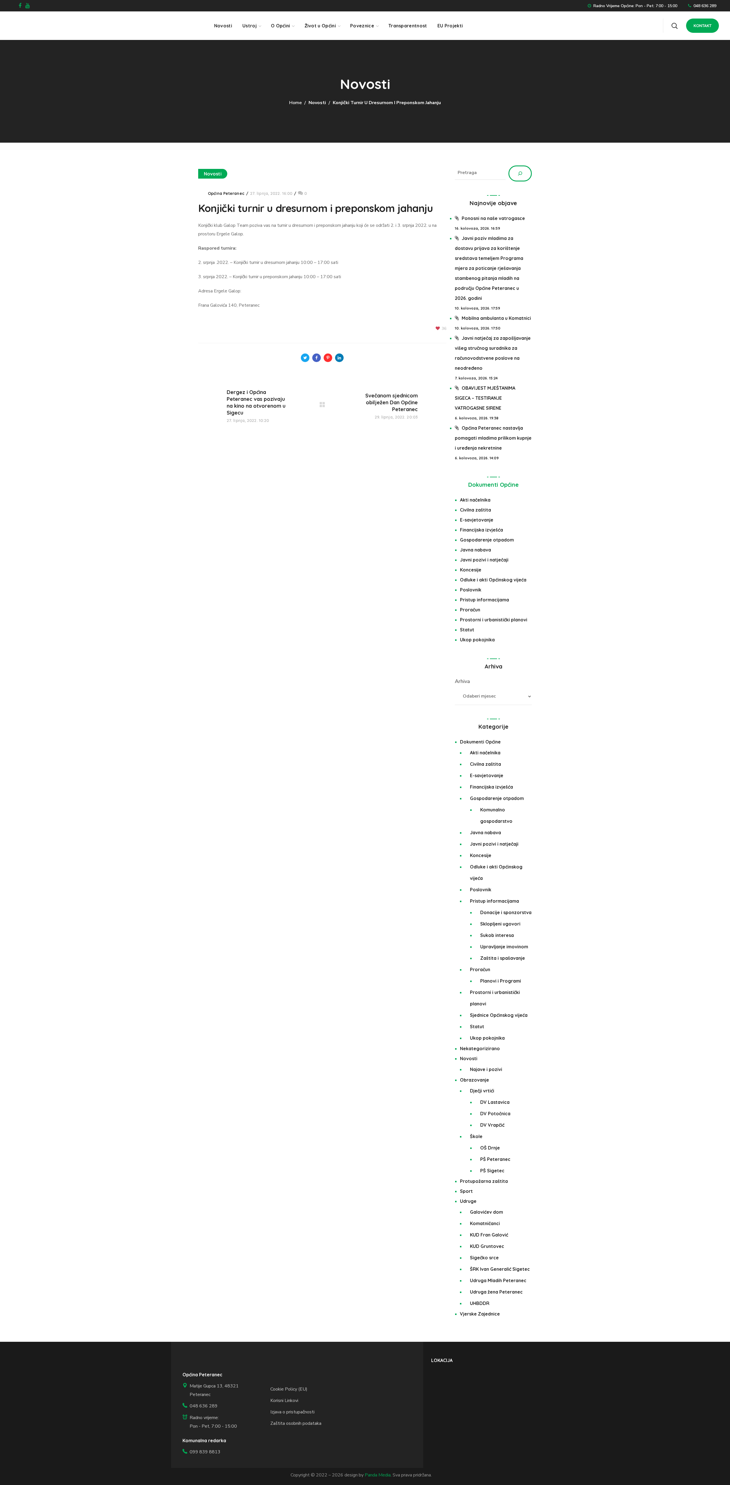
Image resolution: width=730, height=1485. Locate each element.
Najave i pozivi (486, 1069)
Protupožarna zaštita (484, 1181)
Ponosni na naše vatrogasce (493, 218)
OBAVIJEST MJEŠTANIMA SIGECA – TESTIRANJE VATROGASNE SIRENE (485, 398)
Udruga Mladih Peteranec (498, 1280)
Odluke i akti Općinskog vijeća (493, 580)
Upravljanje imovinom (504, 946)
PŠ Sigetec (492, 1170)
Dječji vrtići (482, 1091)
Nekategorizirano (480, 1048)
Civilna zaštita (475, 510)
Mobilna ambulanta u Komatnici (496, 318)
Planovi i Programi (500, 981)
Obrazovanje (474, 1080)
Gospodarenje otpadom (487, 540)
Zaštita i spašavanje (502, 958)
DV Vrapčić (492, 1125)
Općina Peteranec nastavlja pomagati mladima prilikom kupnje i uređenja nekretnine (493, 438)
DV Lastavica (495, 1102)
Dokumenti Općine (493, 484)
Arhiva (462, 681)
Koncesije (470, 570)
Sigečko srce (484, 1257)
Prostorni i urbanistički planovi (493, 620)
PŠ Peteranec (495, 1159)
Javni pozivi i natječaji (484, 560)
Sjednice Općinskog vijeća (499, 1015)
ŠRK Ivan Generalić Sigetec (500, 1269)
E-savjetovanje (476, 520)
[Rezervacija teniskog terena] (647, 23)
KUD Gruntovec (487, 1246)
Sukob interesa (497, 935)
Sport (466, 1191)
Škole (476, 1136)
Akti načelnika (475, 500)
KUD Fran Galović (489, 1235)
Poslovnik (470, 590)
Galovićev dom (486, 1212)
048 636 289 (705, 6)
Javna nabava (475, 550)
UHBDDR (479, 1303)
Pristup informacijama (484, 600)
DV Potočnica (495, 1113)
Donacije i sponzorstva (506, 912)
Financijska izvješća (481, 530)
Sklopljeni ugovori (500, 924)
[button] (674, 25)
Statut (467, 630)
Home (295, 103)
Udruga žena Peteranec (496, 1292)
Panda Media (378, 1475)
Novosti (317, 103)
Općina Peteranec (226, 193)
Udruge (468, 1201)
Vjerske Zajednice (480, 1314)
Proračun (470, 610)
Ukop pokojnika (477, 640)
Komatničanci (485, 1223)
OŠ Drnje (490, 1148)
